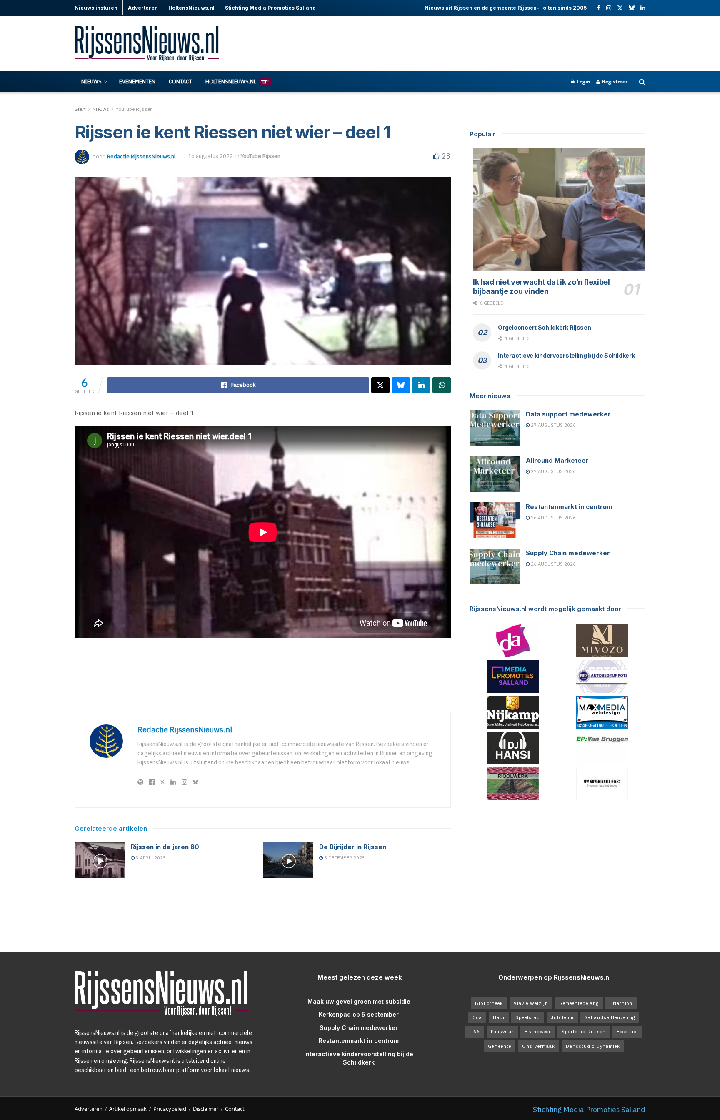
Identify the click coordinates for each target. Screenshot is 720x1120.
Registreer (614, 81)
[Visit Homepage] (147, 44)
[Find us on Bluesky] (632, 8)
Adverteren (88, 1108)
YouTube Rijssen (134, 109)
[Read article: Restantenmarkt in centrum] (495, 520)
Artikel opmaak (128, 1108)
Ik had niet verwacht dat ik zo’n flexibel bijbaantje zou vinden (541, 287)
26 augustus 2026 (553, 518)
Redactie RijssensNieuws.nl (141, 156)
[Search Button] (642, 81)
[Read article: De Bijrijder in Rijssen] (288, 860)
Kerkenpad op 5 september (359, 1014)
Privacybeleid (169, 1108)
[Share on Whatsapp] (441, 385)
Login (582, 81)
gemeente (499, 1046)
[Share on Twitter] (380, 385)
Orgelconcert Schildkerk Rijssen (544, 327)
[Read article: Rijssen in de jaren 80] (100, 860)
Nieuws (91, 81)
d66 (475, 1032)
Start (80, 109)
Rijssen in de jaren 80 (165, 847)
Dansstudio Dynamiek (593, 1046)
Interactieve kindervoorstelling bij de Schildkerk (566, 355)
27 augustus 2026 (553, 425)
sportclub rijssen (584, 1032)
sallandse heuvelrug (610, 1017)
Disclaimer (205, 1108)
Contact (180, 81)
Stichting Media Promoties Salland (589, 1109)
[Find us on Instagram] (608, 8)
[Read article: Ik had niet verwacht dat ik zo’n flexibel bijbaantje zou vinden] (559, 209)
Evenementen (137, 81)
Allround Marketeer (557, 460)
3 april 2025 (150, 858)
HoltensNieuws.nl (237, 81)
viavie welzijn (531, 1003)
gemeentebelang (579, 1003)
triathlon (621, 1003)
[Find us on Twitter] (620, 8)
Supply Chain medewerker (568, 553)
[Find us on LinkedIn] (642, 8)
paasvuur (502, 1032)
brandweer (538, 1032)
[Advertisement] (493, 44)
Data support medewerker (568, 414)
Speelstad (527, 1017)
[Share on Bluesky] (401, 385)
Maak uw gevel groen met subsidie (359, 1001)
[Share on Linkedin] (421, 385)
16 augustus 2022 (210, 156)
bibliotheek (489, 1003)
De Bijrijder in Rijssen (352, 847)
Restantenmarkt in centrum (569, 507)
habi (499, 1017)
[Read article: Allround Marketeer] (495, 474)
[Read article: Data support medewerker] (495, 428)
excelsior (627, 1032)
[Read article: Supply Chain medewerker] (495, 566)
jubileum (562, 1017)
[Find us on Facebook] (598, 8)
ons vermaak (538, 1046)
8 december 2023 (344, 858)
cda (477, 1017)
